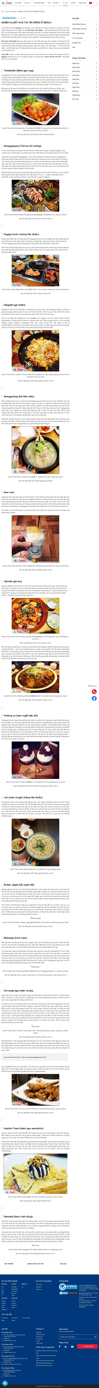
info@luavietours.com (10, 1340)
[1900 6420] (94, 691)
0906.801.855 (7, 1362)
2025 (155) (76, 67)
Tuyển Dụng (82, 3)
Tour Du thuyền (26, 1318)
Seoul (4, 57)
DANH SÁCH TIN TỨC (35, 1263)
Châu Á (14, 1284)
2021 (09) (75, 83)
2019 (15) (75, 91)
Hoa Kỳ (4, 1301)
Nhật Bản (14, 1287)
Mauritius (14, 1305)
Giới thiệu (38, 1332)
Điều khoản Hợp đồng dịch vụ (44, 1363)
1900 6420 (7, 1338)
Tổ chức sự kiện (40, 1334)
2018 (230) (76, 95)
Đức (3, 1293)
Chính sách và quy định (45, 1347)
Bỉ (2, 1289)
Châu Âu (4, 1284)
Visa (49, 3)
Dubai (13, 1295)
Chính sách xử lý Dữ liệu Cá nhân (45, 1360)
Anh (3, 1287)
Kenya (13, 1307)
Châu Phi (14, 1298)
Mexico (4, 1305)
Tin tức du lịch (77, 38)
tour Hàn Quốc (34, 1057)
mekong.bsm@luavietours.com (12, 1364)
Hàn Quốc (14, 1291)
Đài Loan (14, 1293)
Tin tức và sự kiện (10, 11)
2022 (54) (75, 79)
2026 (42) (75, 63)
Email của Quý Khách (66, 1331)
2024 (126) (76, 71)
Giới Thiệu (18, 3)
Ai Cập (13, 1301)
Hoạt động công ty (79, 24)
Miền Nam (39, 1289)
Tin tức (38, 1341)
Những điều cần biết (79, 29)
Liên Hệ (73, 3)
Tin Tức (65, 3)
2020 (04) (75, 87)
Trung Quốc (15, 1289)
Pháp (3, 1291)
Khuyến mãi (76, 43)
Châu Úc (24, 1284)
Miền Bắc (38, 1287)
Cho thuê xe (39, 1336)
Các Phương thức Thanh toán (44, 1365)
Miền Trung (39, 1284)
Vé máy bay (39, 1339)
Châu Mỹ (4, 1298)
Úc (22, 1287)
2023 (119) (75, 75)
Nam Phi (14, 1303)
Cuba (3, 1307)
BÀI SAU (63, 1263)
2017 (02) (75, 99)
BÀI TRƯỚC (8, 1263)
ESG (73, 47)
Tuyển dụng (39, 1343)
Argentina (4, 1309)
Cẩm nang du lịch (78, 33)
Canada (4, 1303)
